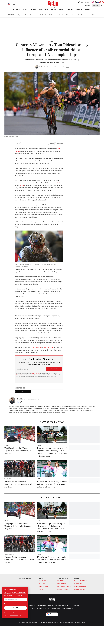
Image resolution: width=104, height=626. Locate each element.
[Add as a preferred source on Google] (52, 614)
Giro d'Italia (42, 583)
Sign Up (15, 608)
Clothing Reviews (79, 589)
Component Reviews (80, 586)
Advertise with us (36, 608)
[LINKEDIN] (18, 402)
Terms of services (35, 373)
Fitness (53, 10)
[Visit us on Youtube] (100, 2)
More (87, 10)
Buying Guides (43, 10)
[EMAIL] (21, 402)
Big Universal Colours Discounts (26, 14)
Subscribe (95, 5)
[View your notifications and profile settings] (14, 4)
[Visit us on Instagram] (93, 2)
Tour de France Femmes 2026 (86, 14)
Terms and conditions (54, 605)
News (18, 10)
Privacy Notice (19, 374)
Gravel (61, 10)
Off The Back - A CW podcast (65, 14)
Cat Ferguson (48, 347)
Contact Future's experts (37, 605)
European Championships (23, 392)
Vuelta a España (43, 586)
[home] (14, 10)
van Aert (21, 185)
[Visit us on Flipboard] (103, 2)
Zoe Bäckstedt (36, 347)
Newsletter (60, 143)
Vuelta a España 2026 (46, 14)
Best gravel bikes (61, 583)
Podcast (79, 10)
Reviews (33, 10)
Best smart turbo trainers (64, 586)
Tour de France (43, 580)
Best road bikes (61, 580)
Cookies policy (77, 605)
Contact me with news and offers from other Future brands (16, 604)
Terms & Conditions (14, 615)
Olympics (41, 589)
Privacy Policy (21, 613)
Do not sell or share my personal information (58, 608)
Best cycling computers (63, 589)
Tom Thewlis (44, 67)
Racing (25, 10)
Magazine (70, 10)
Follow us (52, 143)
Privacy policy (67, 605)
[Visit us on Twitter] (96, 2)
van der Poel (55, 183)
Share (18, 143)
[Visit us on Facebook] (98, 2)
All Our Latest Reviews (80, 580)
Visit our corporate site (73, 621)
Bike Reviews (78, 583)
